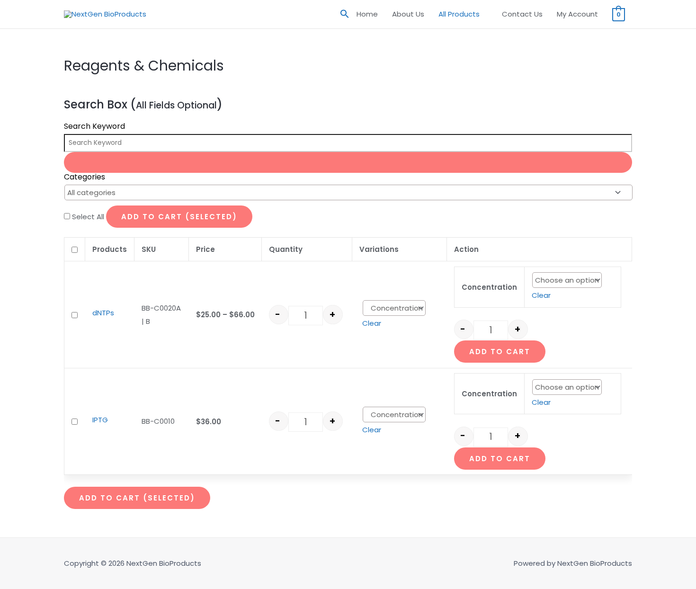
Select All (89, 217)
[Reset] (348, 162)
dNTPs (103, 313)
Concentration (489, 287)
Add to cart (499, 352)
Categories (84, 177)
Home (367, 14)
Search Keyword (94, 126)
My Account (577, 14)
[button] (344, 14)
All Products (459, 14)
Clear (371, 323)
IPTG (100, 420)
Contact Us (522, 14)
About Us (408, 14)
